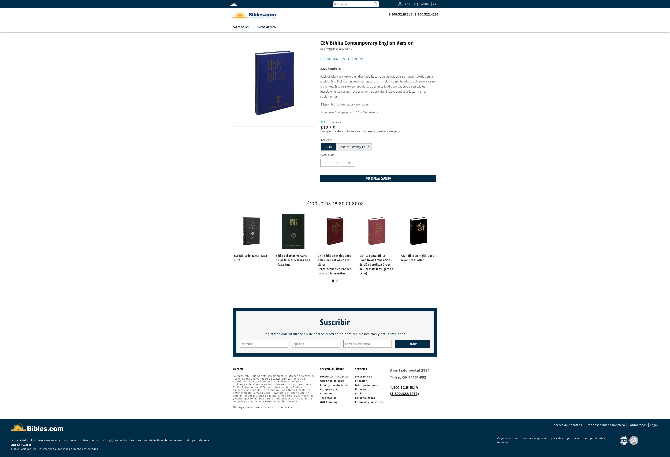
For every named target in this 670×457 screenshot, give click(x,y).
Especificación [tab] (352, 59)
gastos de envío (338, 131)
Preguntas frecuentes (334, 376)
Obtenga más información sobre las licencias (262, 407)
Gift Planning (329, 402)
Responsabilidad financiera (605, 425)
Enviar (413, 344)
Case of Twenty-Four (355, 147)
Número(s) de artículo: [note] (336, 49)
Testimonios (328, 397)
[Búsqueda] (375, 4)
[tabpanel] (378, 90)
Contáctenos (637, 425)
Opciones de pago (332, 380)
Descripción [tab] (329, 59)
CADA (330, 147)
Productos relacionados (335, 203)
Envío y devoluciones (334, 385)
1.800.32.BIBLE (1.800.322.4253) (414, 14)
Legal (654, 425)
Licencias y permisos (369, 402)
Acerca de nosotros (568, 425)
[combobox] (356, 4)
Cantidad (327, 155)
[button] (420, 4)
